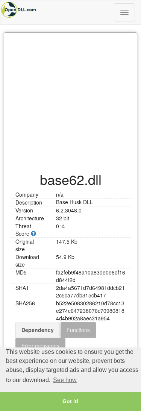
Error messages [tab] (40, 345)
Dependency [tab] (37, 330)
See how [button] (65, 380)
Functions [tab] (78, 330)
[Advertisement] (70, 98)
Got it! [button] (70, 401)
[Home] (70, 9)
